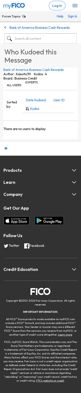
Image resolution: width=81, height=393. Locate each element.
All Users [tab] (14, 85)
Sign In (71, 16)
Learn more (65, 334)
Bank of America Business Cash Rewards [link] (39, 27)
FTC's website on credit (50, 380)
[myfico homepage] (14, 5)
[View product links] (74, 170)
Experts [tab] (31, 82)
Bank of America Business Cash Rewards (33, 70)
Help (60, 16)
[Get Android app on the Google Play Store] (49, 220)
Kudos (34, 108)
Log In (57, 5)
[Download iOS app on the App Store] (16, 220)
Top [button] (6, 148)
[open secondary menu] (75, 5)
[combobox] (40, 38)
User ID (59, 100)
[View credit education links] (74, 269)
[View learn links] (74, 182)
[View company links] (74, 194)
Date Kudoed (36, 100)
